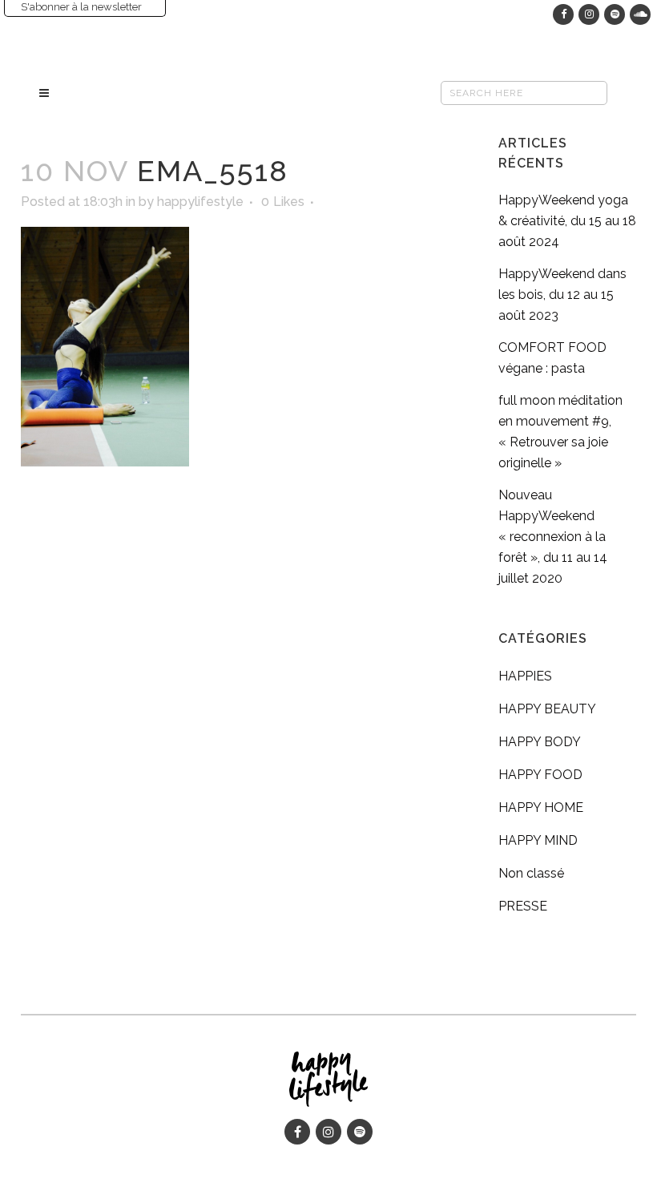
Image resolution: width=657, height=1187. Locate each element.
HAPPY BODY (539, 741)
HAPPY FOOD (540, 774)
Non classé (531, 873)
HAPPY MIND (538, 840)
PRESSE (522, 906)
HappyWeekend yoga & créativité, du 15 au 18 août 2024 (567, 220)
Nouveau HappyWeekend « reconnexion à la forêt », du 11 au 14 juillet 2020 (552, 536)
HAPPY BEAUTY (547, 709)
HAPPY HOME (540, 807)
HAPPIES (525, 676)
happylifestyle (200, 201)
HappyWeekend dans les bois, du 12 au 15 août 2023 (562, 294)
